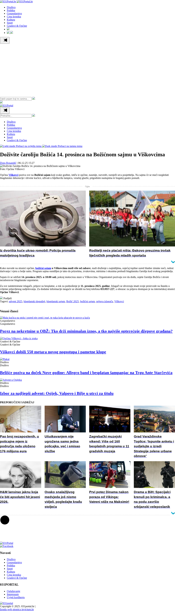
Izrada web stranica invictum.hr (17, 609)
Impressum (13, 594)
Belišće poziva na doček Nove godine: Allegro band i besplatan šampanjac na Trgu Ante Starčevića (86, 372)
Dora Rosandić (8, 162)
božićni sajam (87, 301)
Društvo (11, 7)
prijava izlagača (104, 301)
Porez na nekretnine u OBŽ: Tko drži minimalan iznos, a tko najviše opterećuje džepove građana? (86, 331)
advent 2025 (15, 301)
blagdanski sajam (55, 301)
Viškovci (119, 301)
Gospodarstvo (14, 13)
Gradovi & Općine (17, 25)
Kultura (11, 19)
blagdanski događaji (34, 301)
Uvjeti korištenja (16, 597)
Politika (11, 10)
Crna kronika (14, 16)
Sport (10, 22)
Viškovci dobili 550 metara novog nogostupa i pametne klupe (53, 352)
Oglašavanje (13, 591)
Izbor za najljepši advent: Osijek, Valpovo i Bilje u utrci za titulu (56, 393)
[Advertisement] (87, 69)
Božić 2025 (72, 301)
